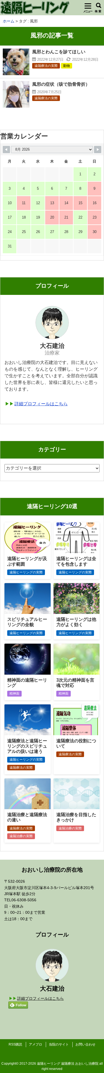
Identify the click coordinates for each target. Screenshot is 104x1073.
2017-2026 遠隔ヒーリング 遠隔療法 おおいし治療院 (58, 1064)
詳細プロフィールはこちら (41, 403)
